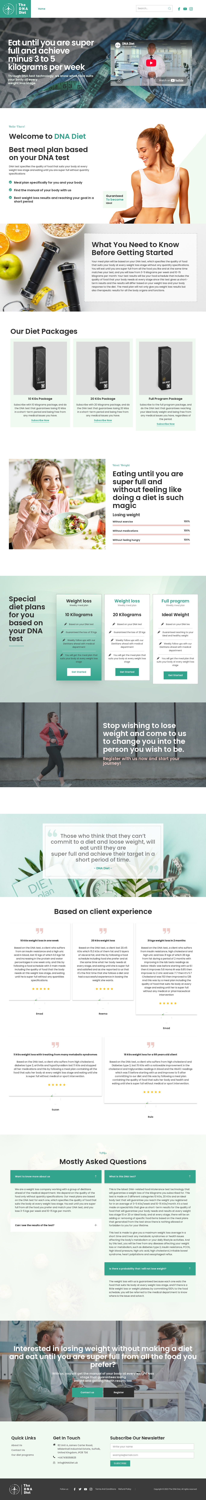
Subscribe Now (40, 420)
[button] (55, 1176)
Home (41, 8)
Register (119, 1392)
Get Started (79, 672)
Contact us (87, 1392)
